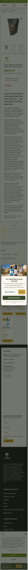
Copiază (22, 292)
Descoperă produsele (14, 298)
